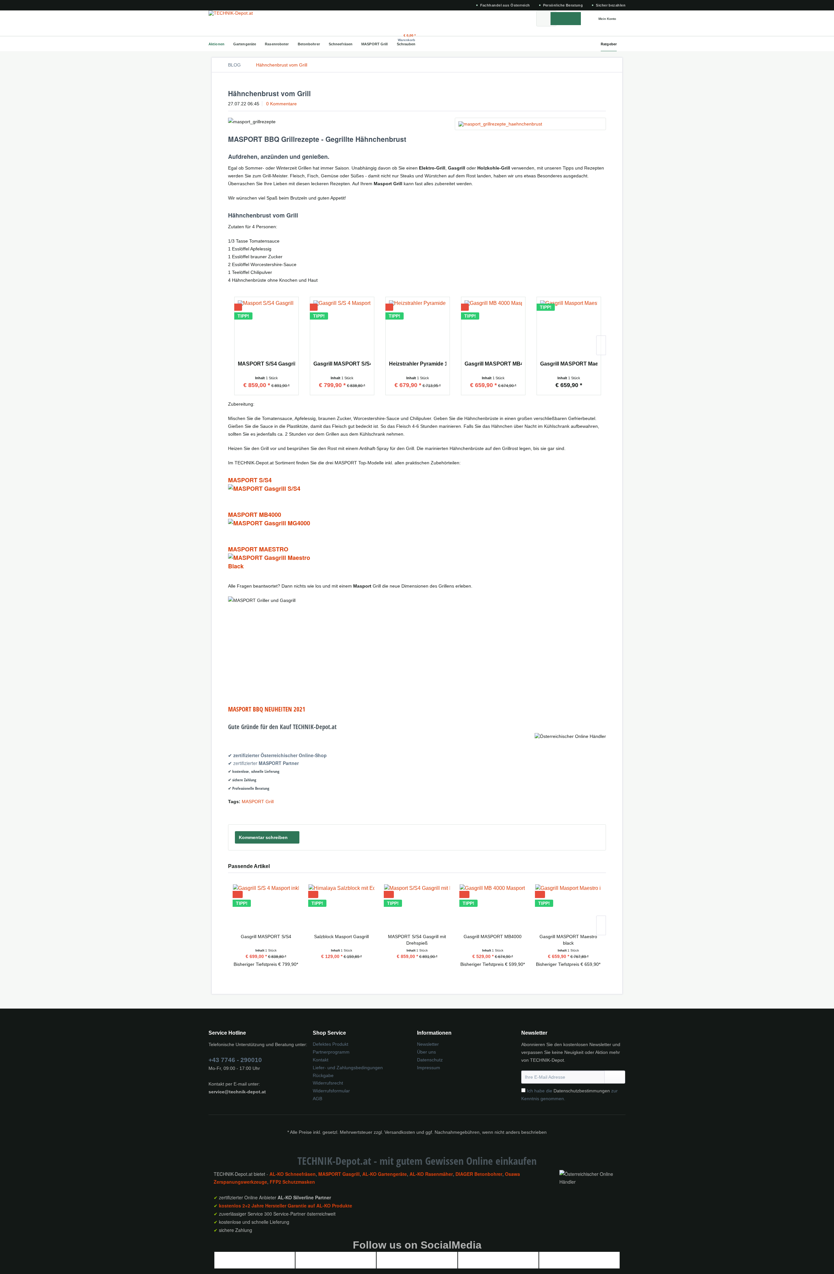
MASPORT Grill (258, 801)
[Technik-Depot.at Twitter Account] (335, 1263)
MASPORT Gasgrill (339, 1174)
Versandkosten (399, 1132)
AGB (317, 1098)
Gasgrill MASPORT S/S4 (342, 364)
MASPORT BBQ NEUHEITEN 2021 (266, 709)
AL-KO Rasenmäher (431, 1174)
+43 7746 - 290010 (235, 1060)
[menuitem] (546, 18)
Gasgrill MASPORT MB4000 (493, 364)
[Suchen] (565, 18)
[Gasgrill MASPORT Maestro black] (568, 329)
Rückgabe (323, 1075)
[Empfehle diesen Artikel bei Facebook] (602, 812)
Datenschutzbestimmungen (582, 1090)
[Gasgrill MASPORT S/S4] (342, 329)
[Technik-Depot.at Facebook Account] (254, 1263)
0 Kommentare (281, 103)
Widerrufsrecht (328, 1083)
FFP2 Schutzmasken (292, 1181)
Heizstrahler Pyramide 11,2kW (417, 364)
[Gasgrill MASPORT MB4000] (493, 329)
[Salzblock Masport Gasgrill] (341, 907)
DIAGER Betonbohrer (478, 1174)
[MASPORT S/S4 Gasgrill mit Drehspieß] (266, 329)
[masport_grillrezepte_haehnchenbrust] (530, 124)
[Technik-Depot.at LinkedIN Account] (498, 1263)
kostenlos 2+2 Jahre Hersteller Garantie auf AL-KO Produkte (285, 1205)
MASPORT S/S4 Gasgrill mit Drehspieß (266, 364)
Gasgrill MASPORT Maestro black (568, 364)
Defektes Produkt (330, 1044)
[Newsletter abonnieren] (614, 1077)
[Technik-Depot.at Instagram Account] (417, 1263)
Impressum (428, 1067)
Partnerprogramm (331, 1052)
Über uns (426, 1052)
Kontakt (320, 1059)
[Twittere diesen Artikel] (592, 812)
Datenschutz (430, 1059)
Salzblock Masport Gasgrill (341, 936)
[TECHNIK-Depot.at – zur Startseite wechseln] (235, 18)
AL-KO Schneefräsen (292, 1174)
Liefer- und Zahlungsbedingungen (348, 1067)
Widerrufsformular (331, 1090)
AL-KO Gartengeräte (384, 1174)
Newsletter (428, 1044)
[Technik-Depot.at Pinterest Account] (579, 1263)
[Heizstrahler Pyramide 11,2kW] (417, 329)
